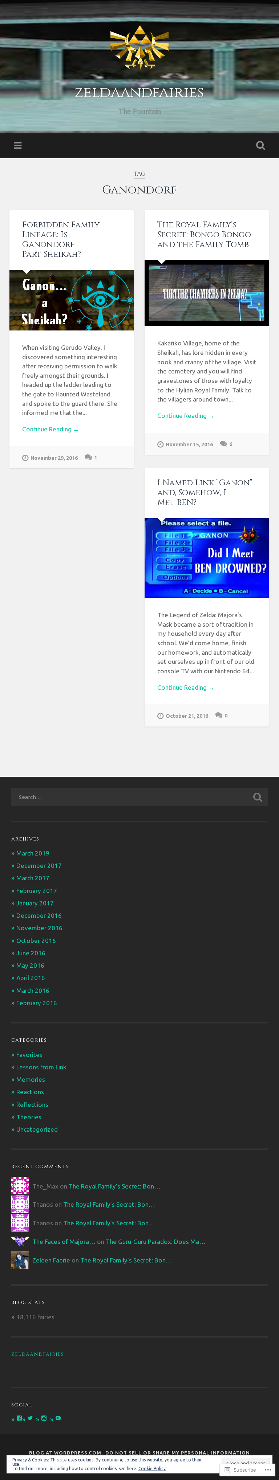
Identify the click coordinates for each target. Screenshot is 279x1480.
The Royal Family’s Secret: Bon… (115, 1186)
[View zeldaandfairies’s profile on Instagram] (44, 1418)
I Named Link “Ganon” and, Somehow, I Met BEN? (204, 492)
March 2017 (32, 877)
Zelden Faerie (51, 1260)
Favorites (29, 1054)
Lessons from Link (41, 1067)
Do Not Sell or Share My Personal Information (177, 1452)
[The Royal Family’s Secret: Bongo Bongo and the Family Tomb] (207, 293)
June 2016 (30, 953)
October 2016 (36, 940)
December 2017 (39, 865)
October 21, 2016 (187, 716)
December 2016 (39, 915)
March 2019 (32, 853)
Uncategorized (37, 1129)
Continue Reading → (50, 429)
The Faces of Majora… (64, 1241)
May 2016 (30, 965)
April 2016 (30, 977)
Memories (30, 1079)
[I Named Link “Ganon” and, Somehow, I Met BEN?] (207, 558)
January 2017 (35, 903)
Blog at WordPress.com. (66, 1452)
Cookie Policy (152, 1468)
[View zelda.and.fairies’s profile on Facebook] (19, 1418)
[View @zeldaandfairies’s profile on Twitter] (30, 1418)
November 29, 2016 (54, 458)
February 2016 (36, 1002)
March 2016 (32, 990)
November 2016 (39, 927)
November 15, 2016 (189, 444)
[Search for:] (139, 797)
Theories (28, 1116)
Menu (18, 145)
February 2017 (36, 890)
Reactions (30, 1091)
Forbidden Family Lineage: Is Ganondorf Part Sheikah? (61, 239)
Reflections (32, 1104)
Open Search (259, 145)
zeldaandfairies (139, 92)
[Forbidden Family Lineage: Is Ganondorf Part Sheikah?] (71, 300)
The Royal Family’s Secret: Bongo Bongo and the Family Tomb (204, 234)
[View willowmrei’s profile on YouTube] (58, 1418)
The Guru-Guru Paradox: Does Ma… (156, 1241)
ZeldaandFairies (37, 1354)
